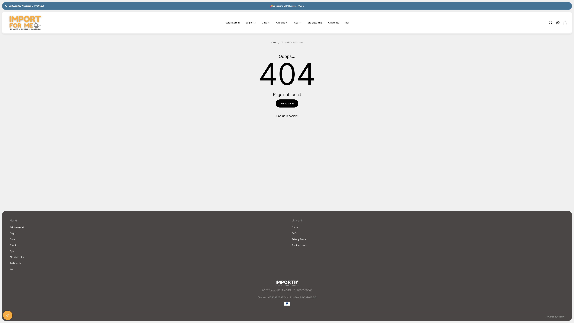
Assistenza (15, 263)
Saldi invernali (17, 227)
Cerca (295, 227)
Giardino (14, 245)
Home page (287, 103)
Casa (273, 42)
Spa (12, 251)
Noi (11, 269)
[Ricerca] (550, 22)
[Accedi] (558, 22)
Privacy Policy (299, 239)
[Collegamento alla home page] (287, 283)
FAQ (294, 233)
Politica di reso (299, 245)
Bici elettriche (17, 257)
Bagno (13, 233)
